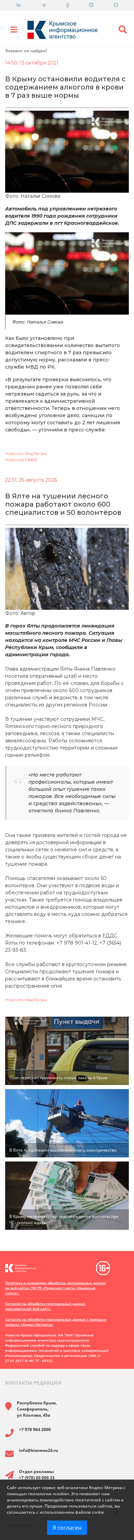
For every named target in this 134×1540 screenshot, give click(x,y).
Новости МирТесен (26, 453)
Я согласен (67, 1527)
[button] (123, 30)
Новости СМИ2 (21, 459)
